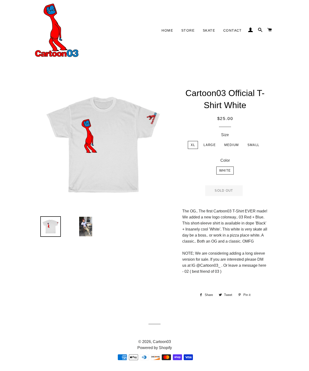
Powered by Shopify (154, 348)
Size (225, 135)
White (225, 170)
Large (210, 145)
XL (193, 145)
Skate (209, 30)
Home (167, 30)
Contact (232, 30)
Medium (231, 145)
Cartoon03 (162, 342)
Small (253, 145)
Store (188, 30)
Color (225, 160)
